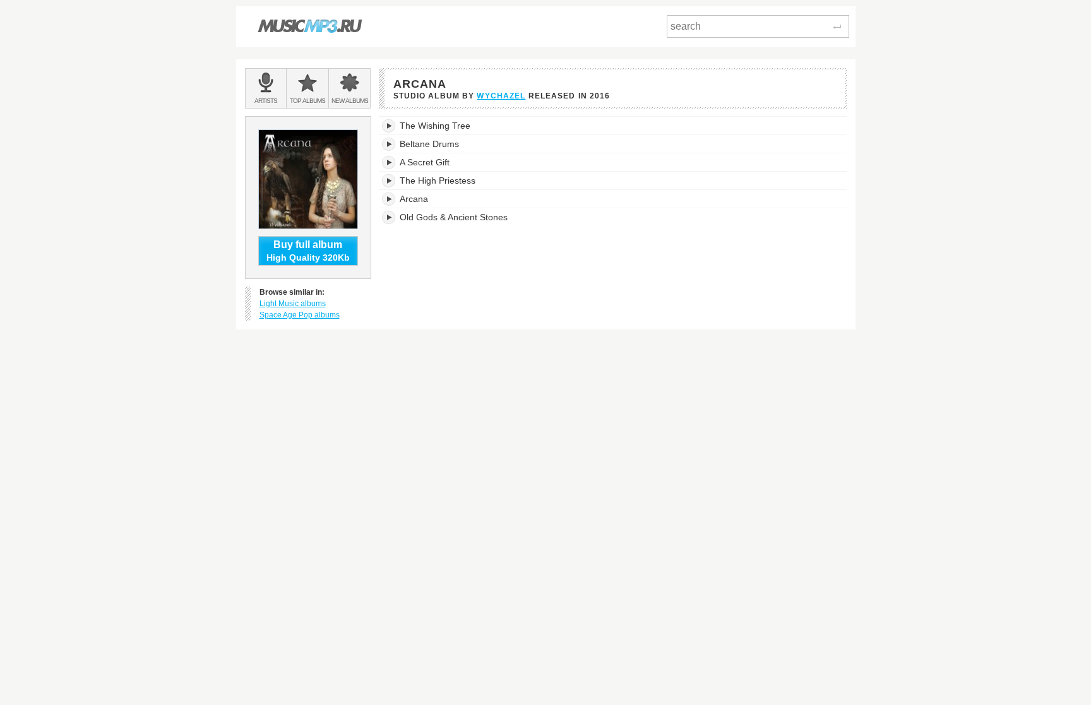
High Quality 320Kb (308, 251)
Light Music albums (292, 303)
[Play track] (389, 126)
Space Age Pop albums (299, 315)
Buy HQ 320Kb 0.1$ (792, 126)
